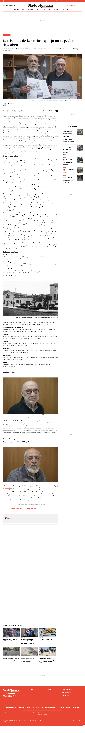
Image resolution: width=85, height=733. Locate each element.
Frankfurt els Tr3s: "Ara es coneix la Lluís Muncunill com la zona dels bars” (68, 150)
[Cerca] (79, 6)
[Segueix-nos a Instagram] (6, 693)
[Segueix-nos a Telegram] (10, 693)
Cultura (56, 9)
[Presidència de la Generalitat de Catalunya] (69, 693)
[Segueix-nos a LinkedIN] (12, 693)
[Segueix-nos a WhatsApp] (8, 693)
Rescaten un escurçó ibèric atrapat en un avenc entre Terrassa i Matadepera (28, 660)
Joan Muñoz (65, 143)
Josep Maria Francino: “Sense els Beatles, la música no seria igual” (68, 161)
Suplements (48, 1)
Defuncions (69, 9)
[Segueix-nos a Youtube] (14, 693)
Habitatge (57, 1)
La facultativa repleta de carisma (68, 169)
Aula (52, 1)
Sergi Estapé (65, 164)
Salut (67, 1)
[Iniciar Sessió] (81, 5)
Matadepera (31, 9)
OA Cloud (79, 721)
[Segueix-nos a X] (5, 693)
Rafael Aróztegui (25, 508)
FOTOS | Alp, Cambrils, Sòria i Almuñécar (46, 640)
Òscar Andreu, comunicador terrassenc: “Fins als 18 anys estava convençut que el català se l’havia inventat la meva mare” (29, 641)
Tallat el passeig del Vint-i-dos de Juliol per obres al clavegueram (11, 659)
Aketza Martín (66, 154)
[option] (42, 77)
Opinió (38, 9)
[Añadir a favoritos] (57, 111)
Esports (62, 9)
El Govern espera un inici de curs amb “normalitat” (11, 640)
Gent (45, 9)
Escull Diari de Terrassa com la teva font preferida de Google (31, 504)
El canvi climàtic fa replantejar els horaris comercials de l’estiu (68, 179)
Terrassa (16, 9)
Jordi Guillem (66, 182)
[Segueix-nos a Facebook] (3, 693)
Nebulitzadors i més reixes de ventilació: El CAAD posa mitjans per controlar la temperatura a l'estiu (47, 660)
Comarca (24, 9)
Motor (62, 1)
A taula (71, 1)
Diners (51, 9)
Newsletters (71, 5)
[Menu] (4, 5)
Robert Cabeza (15, 508)
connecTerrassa (78, 1)
